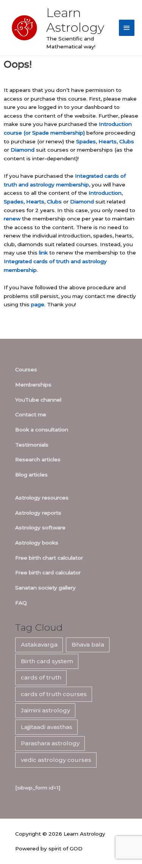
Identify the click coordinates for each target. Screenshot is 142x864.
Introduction (105, 193)
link (43, 253)
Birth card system (47, 661)
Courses (26, 369)
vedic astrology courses (56, 759)
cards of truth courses (54, 694)
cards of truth (41, 677)
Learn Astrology (75, 20)
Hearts (107, 141)
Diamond (22, 150)
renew (12, 219)
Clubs (126, 141)
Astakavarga (39, 644)
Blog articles (31, 475)
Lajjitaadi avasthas (46, 727)
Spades (86, 141)
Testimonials (31, 445)
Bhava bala (88, 644)
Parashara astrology (50, 743)
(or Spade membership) (54, 133)
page (37, 304)
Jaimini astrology (45, 710)
